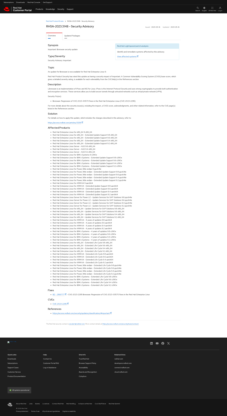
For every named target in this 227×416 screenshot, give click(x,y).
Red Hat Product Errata (54, 21)
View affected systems (126, 56)
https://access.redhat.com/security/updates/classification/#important (81, 313)
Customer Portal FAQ (51, 363)
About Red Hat (21, 404)
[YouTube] (157, 344)
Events (37, 404)
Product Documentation (17, 376)
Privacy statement (22, 411)
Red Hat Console (34, 2)
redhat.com (118, 359)
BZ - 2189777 (58, 294)
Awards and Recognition (88, 372)
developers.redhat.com (123, 363)
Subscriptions (9, 2)
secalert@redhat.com (77, 324)
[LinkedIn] (151, 344)
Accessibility (83, 368)
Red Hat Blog (71, 404)
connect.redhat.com (121, 368)
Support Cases (13, 368)
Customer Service (14, 372)
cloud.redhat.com (120, 372)
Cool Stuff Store (100, 404)
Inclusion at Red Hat (85, 404)
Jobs (30, 404)
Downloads (20, 2)
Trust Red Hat (84, 359)
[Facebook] (162, 344)
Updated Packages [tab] (72, 35)
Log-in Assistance (49, 368)
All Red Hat (212, 11)
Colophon (82, 376)
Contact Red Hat (58, 404)
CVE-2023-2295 (60, 304)
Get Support (47, 2)
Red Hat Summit (114, 404)
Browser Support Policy (87, 363)
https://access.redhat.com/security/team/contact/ (121, 324)
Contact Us (47, 359)
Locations (45, 404)
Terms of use (35, 411)
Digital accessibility (69, 411)
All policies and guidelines (51, 411)
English (204, 11)
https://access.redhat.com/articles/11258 (64, 122)
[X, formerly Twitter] (168, 344)
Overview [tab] (52, 35)
